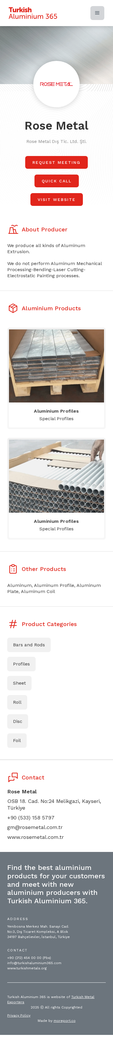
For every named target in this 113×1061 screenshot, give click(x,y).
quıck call (57, 181)
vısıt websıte (57, 199)
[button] (97, 13)
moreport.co (65, 1021)
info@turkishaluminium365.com (34, 963)
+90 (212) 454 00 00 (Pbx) (29, 958)
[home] (33, 13)
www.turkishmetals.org (27, 968)
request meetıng (56, 162)
